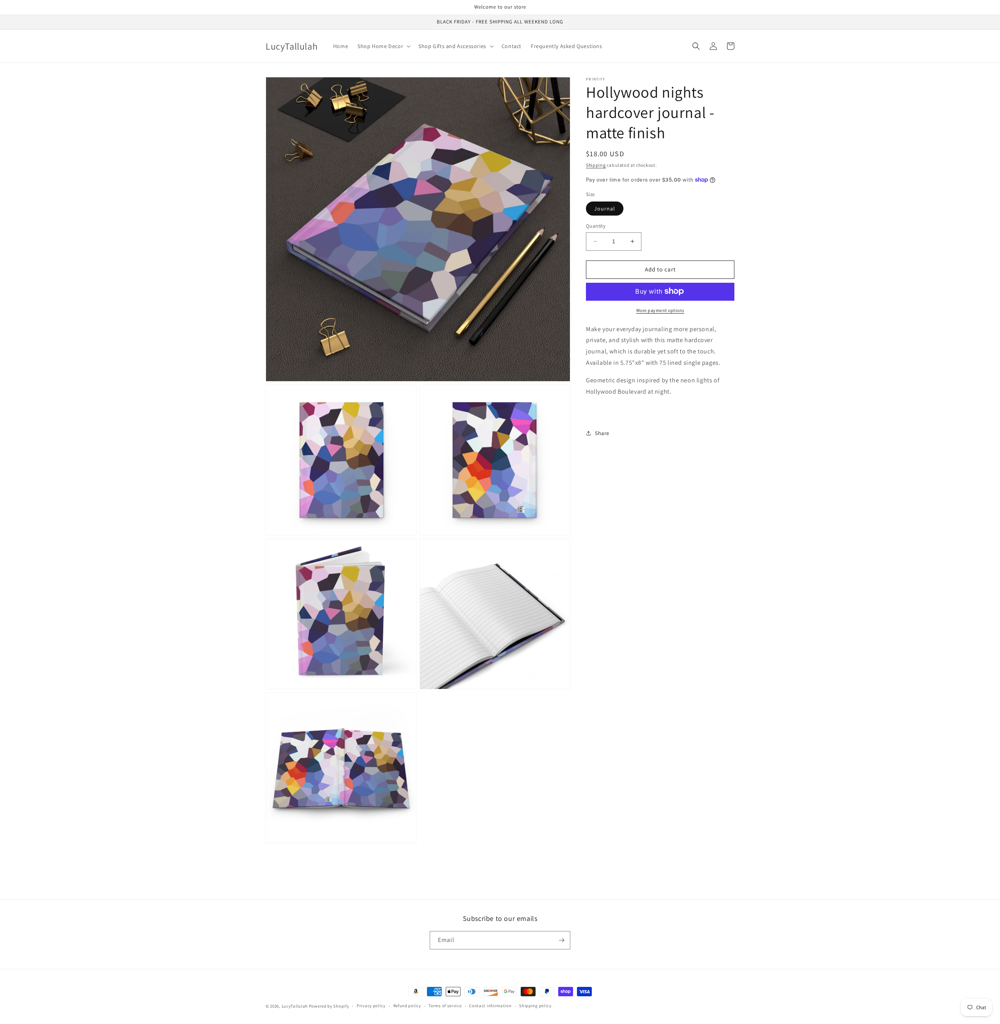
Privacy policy (371, 1005)
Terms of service (445, 1005)
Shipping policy (535, 1005)
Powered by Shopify (329, 1006)
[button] (383, 46)
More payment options (660, 310)
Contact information (490, 1005)
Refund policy (407, 1005)
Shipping (596, 165)
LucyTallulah (295, 1006)
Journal (604, 208)
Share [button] (602, 432)
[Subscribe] (561, 940)
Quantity (595, 226)
